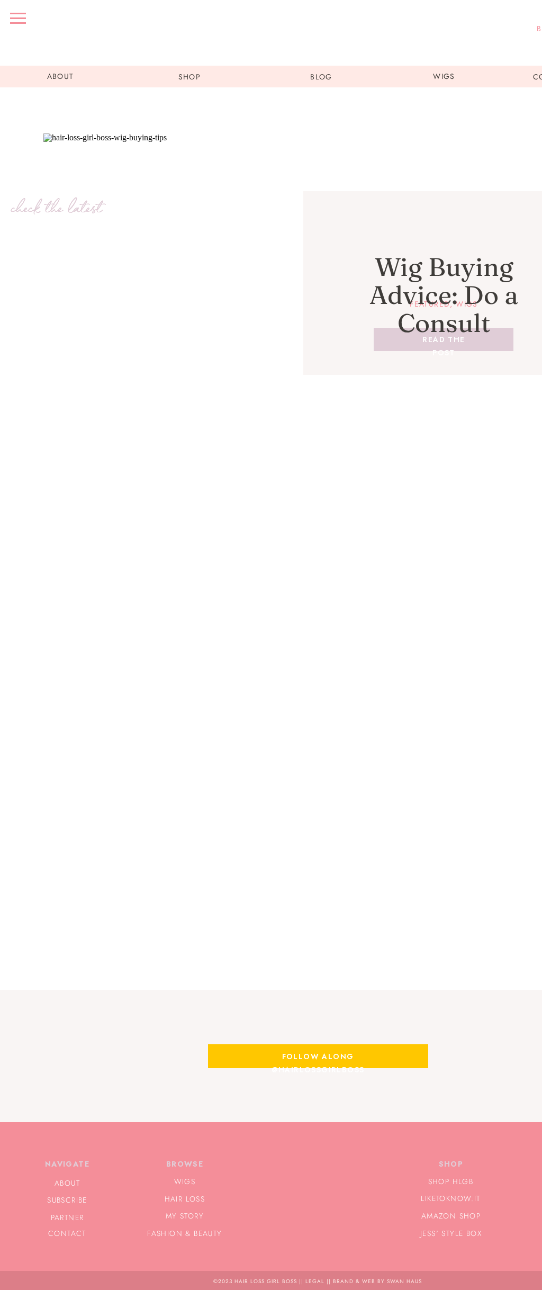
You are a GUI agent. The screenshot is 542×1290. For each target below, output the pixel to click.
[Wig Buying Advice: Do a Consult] (177, 285)
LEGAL (314, 1281)
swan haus (404, 1281)
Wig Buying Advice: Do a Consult (443, 294)
